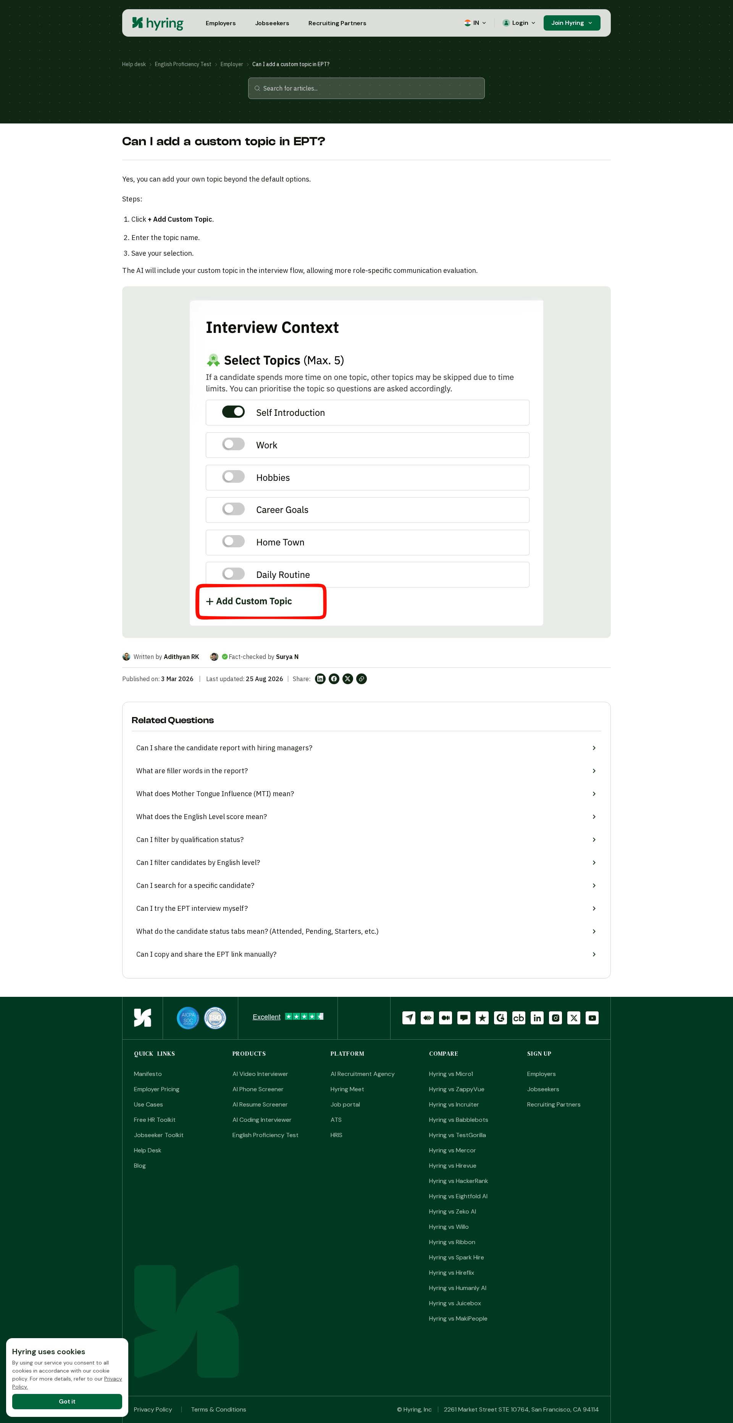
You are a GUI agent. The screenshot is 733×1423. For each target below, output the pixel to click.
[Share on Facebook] (334, 678)
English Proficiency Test (183, 64)
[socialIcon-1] (427, 1018)
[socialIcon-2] (445, 1018)
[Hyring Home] (142, 1018)
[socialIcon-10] (592, 1018)
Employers (221, 23)
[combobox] (371, 88)
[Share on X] (347, 678)
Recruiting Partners (337, 23)
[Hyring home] (158, 23)
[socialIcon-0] (409, 1018)
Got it (67, 1401)
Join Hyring (567, 23)
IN (476, 23)
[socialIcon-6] (519, 1018)
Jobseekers (272, 23)
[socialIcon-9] (574, 1018)
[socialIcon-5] (500, 1018)
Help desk (134, 64)
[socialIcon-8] (555, 1018)
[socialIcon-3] (464, 1018)
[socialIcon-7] (537, 1018)
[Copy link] (361, 678)
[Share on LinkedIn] (320, 678)
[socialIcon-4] (482, 1018)
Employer (232, 64)
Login (520, 23)
